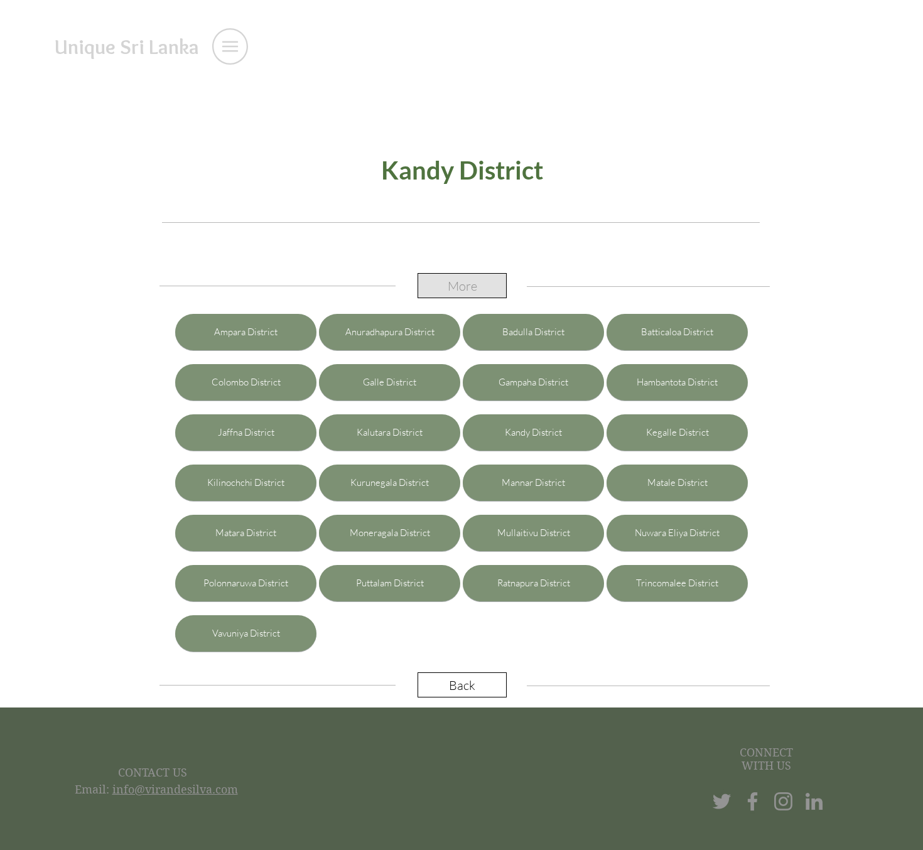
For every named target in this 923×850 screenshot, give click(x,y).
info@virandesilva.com (175, 789)
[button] (230, 46)
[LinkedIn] (814, 801)
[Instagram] (783, 801)
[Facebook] (752, 801)
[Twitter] (722, 801)
